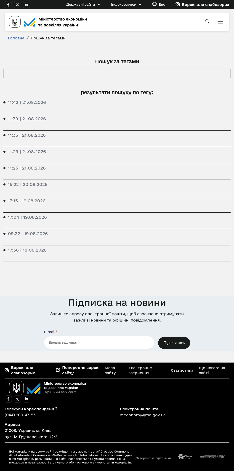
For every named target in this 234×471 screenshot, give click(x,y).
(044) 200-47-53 (20, 415)
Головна (16, 38)
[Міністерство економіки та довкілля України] (47, 388)
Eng (162, 4)
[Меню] (220, 22)
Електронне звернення (140, 370)
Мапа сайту (110, 370)
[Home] (104, 22)
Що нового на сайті (212, 370)
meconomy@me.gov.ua (143, 415)
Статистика (182, 370)
